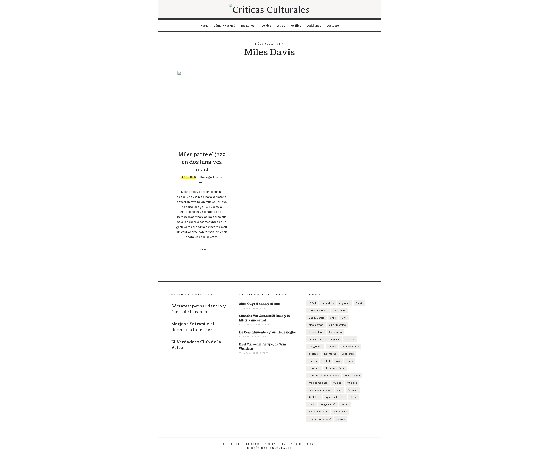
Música (337, 382)
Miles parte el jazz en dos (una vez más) (201, 162)
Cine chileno (316, 332)
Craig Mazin (315, 346)
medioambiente (318, 382)
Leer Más (199, 249)
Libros (349, 361)
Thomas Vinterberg (320, 418)
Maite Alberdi (352, 375)
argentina (344, 303)
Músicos (352, 382)
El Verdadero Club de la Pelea (196, 344)
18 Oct (312, 303)
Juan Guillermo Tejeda (256, 336)
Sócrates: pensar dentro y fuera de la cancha (198, 309)
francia (313, 361)
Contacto (332, 25)
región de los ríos (335, 397)
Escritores (348, 353)
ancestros (328, 303)
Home (204, 25)
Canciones (339, 310)
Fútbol (326, 361)
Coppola (350, 339)
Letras (280, 25)
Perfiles (295, 25)
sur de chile (340, 411)
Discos (332, 346)
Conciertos (335, 332)
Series (345, 404)
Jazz (337, 361)
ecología (314, 353)
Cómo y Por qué (224, 25)
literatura (314, 368)
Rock (353, 397)
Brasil (359, 303)
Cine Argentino (337, 324)
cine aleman (316, 324)
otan (339, 389)
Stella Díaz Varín (318, 411)
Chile (333, 317)
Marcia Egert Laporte (255, 308)
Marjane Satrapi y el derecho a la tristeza (193, 327)
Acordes (265, 25)
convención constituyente (324, 339)
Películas (353, 389)
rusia (312, 404)
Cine (344, 317)
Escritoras (330, 353)
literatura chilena (335, 368)
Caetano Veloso (318, 310)
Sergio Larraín (328, 404)
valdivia (340, 418)
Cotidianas (313, 25)
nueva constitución (320, 389)
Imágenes (247, 25)
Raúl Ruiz (314, 397)
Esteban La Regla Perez (256, 324)
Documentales (350, 346)
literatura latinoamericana (324, 375)
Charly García (316, 317)
